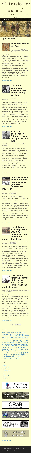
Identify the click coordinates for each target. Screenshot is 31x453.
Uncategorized (14, 51)
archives (21, 332)
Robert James (15, 49)
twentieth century (13, 356)
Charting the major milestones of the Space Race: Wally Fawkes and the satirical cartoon (15, 281)
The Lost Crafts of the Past (20, 45)
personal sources (14, 347)
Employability (6, 367)
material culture (23, 344)
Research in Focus (25, 50)
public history (24, 349)
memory (4, 345)
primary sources (11, 349)
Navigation (7, 19)
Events (12, 50)
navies (19, 345)
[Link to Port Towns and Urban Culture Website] (15, 417)
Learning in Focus (7, 370)
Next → (19, 324)
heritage (12, 341)
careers (24, 334)
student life (11, 355)
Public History (17, 50)
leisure (20, 342)
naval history (12, 345)
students (20, 355)
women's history (14, 358)
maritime (15, 344)
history (22, 340)
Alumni (18, 192)
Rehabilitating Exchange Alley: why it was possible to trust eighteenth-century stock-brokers (14, 233)
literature (25, 342)
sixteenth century (17, 353)
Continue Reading (5, 80)
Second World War (9, 351)
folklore (14, 339)
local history (7, 344)
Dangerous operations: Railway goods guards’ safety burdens (18, 90)
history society (6, 342)
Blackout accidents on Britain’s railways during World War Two (20, 136)
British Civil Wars (15, 334)
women (6, 358)
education (12, 337)
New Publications (24, 241)
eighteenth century (21, 337)
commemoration (5, 335)
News (25, 192)
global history (21, 339)
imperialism (13, 342)
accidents (9, 332)
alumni (14, 332)
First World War (7, 339)
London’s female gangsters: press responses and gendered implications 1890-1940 (15, 183)
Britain (5, 334)
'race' (3, 332)
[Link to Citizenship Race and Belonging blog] (15, 407)
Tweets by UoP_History (7, 440)
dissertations (15, 335)
